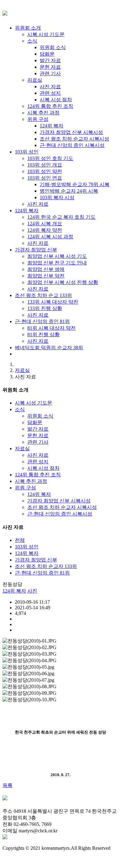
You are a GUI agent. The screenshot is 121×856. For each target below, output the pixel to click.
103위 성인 (26, 151)
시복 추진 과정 (31, 481)
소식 (20, 409)
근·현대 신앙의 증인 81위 (42, 321)
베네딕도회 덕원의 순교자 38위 (49, 347)
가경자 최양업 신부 (36, 249)
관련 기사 (37, 442)
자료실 (22, 370)
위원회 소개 (28, 27)
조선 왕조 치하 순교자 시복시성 (62, 507)
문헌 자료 (37, 435)
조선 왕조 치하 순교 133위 (43, 295)
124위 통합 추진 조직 (38, 474)
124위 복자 (26, 210)
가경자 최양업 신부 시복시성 (59, 500)
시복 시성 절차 (43, 468)
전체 (20, 540)
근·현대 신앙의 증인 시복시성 (59, 513)
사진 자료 (37, 455)
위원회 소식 (40, 416)
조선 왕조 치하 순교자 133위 (46, 566)
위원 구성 (25, 487)
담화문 (34, 422)
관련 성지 (37, 461)
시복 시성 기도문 (33, 402)
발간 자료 (37, 429)
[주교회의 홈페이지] (4, 837)
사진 (32, 590)
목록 (7, 785)
